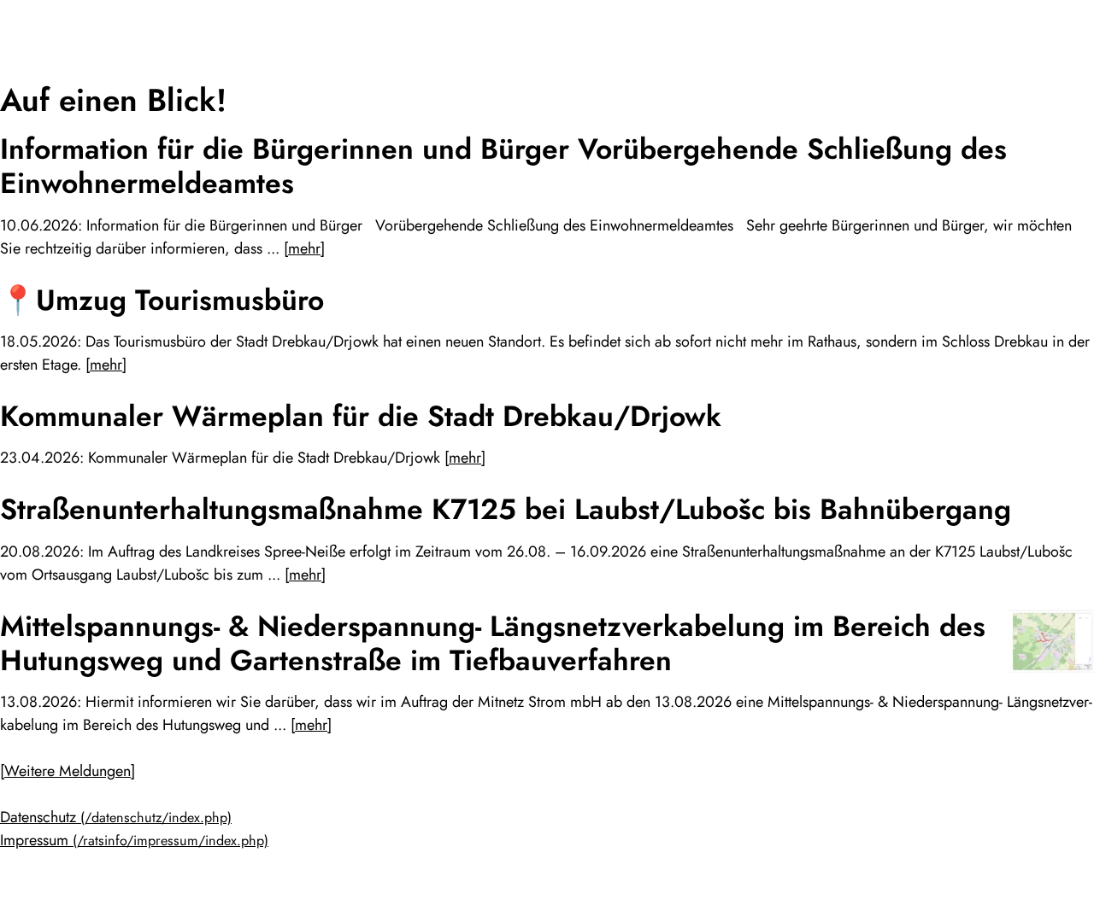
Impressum (34, 840)
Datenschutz (38, 817)
